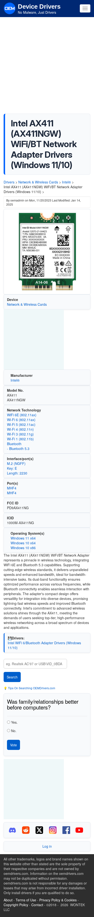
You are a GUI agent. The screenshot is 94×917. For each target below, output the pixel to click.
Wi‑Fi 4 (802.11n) (20, 429)
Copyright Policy (16, 904)
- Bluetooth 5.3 (18, 448)
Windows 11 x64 (23, 538)
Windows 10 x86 (23, 547)
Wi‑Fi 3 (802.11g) (20, 434)
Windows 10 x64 (23, 542)
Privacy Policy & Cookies (58, 899)
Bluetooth (14, 443)
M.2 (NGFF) (16, 463)
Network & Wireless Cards (38, 182)
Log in (47, 846)
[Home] (10, 8)
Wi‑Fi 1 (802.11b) (20, 438)
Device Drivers (39, 6)
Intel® (66, 182)
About (8, 899)
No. (13, 730)
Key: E (12, 468)
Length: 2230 (17, 473)
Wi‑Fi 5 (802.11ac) (21, 424)
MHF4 (11, 488)
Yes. (14, 722)
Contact (37, 904)
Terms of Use (26, 899)
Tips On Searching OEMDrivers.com (31, 688)
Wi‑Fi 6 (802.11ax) (21, 419)
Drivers (9, 182)
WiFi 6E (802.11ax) (21, 414)
